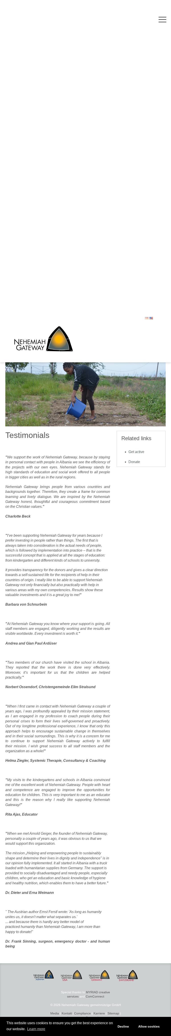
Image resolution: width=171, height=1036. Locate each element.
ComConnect (95, 996)
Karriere (99, 1013)
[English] (151, 318)
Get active (136, 452)
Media (54, 1013)
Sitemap (113, 1013)
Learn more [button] (36, 1029)
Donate (134, 462)
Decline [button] (123, 1026)
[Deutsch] (147, 318)
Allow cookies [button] (149, 1026)
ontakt (68, 1013)
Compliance (82, 1013)
